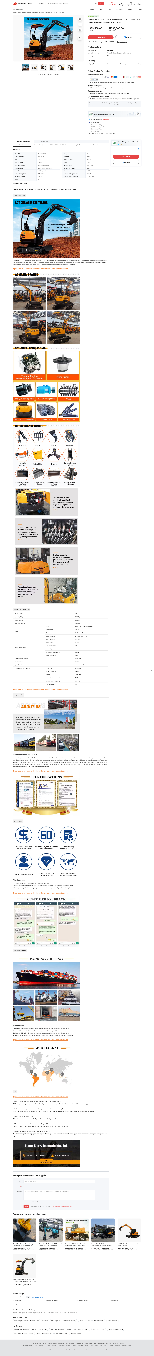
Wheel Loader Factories (57, 1329)
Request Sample (122, 42)
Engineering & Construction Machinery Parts (26, 1321)
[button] (103, 145)
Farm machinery (113, 1301)
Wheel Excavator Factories (39, 1329)
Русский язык (61, 1345)
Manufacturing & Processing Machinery (27, 12)
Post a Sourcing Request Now (62, 1206)
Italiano (68, 1345)
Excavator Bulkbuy (76, 1333)
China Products (42, 1343)
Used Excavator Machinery (115, 1329)
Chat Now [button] (129, 37)
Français (54, 1345)
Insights (122, 1343)
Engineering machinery (51, 1301)
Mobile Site (115, 1343)
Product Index (107, 1343)
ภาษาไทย (106, 1345)
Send (26, 1206)
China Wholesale (70, 1343)
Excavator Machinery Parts (44, 1333)
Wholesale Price (79, 1343)
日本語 (96, 1345)
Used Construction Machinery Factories (78, 1329)
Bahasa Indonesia (126, 1345)
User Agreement (87, 1349)
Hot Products (33, 1343)
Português (47, 1345)
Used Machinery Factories (21, 1329)
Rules (140, 9)
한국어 (91, 1345)
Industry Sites (88, 1343)
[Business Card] (138, 149)
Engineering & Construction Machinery (48, 12)
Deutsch (74, 1345)
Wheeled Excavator (85, 1321)
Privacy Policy (103, 1349)
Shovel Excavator (112, 1321)
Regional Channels (98, 1343)
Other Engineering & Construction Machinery (63, 1321)
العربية (86, 1345)
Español (41, 1345)
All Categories (19, 9)
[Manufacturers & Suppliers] (22, 4)
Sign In (91, 133)
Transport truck (17, 1301)
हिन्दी (101, 1345)
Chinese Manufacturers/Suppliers (56, 1343)
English (35, 1345)
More (14, 1337)
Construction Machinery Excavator (23, 1333)
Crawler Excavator (99, 1321)
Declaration (95, 1349)
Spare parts (16, 1304)
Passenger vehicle (82, 1301)
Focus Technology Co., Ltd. (65, 1349)
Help (109, 9)
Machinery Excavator (98, 1329)
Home (14, 12)
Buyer (100, 9)
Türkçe (111, 1345)
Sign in (139, 5)
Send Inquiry (101, 37)
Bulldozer (45, 1321)
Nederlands (80, 1345)
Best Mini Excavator (61, 1333)
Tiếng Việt (117, 1345)
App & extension (119, 9)
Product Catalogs (38, 1297)
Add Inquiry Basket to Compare (48, 74)
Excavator (61, 12)
